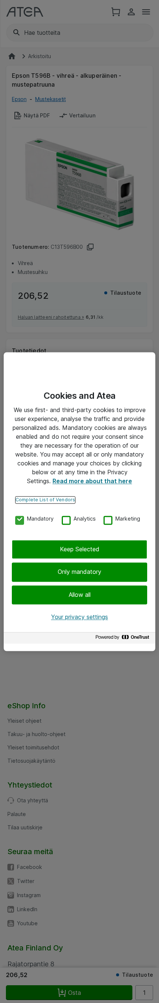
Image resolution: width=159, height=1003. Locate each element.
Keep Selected (79, 549)
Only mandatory (79, 572)
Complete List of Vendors (45, 499)
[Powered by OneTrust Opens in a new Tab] (123, 638)
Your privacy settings (79, 617)
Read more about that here (92, 481)
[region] (79, 501)
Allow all (80, 594)
